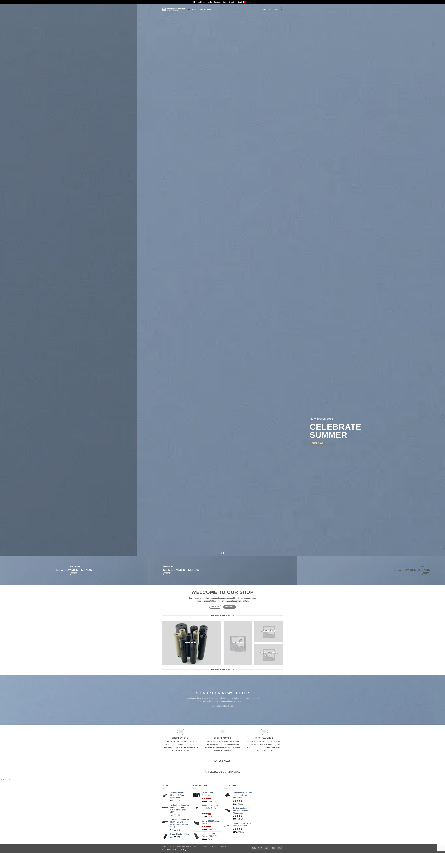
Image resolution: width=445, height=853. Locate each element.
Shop (194, 9)
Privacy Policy (168, 846)
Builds (209, 9)
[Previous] (12, 280)
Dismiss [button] (248, 2)
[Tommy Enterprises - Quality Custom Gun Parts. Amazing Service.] (173, 9)
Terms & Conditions (209, 846)
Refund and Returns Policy (187, 846)
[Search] (189, 9)
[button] (263, 9)
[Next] (433, 280)
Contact (201, 9)
